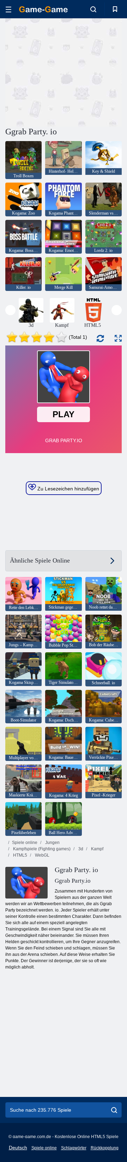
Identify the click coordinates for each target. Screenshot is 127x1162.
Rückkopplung (105, 1147)
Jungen (52, 842)
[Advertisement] (95, 72)
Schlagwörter (73, 1147)
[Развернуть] (118, 338)
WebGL (41, 855)
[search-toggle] (93, 9)
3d (80, 848)
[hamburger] (8, 9)
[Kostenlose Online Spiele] (43, 9)
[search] (114, 1110)
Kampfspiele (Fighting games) (41, 848)
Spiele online (24, 842)
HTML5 (19, 855)
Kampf (96, 848)
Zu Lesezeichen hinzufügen (67, 488)
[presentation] (10, 310)
